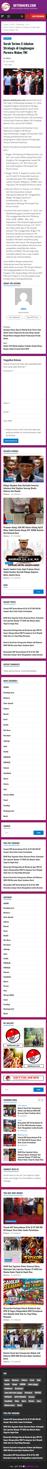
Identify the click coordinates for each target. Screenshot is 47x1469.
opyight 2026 (16, 1466)
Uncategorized (8, 810)
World (5, 816)
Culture (6, 708)
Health (5, 724)
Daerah (6, 714)
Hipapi (14, 1384)
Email (6, 412)
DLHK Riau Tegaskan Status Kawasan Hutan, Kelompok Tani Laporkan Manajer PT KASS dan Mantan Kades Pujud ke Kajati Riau (23, 620)
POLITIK (38, 1392)
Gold (38, 1380)
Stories (6, 784)
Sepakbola (7, 773)
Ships (17, 1401)
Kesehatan (19, 1388)
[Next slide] (42, 1100)
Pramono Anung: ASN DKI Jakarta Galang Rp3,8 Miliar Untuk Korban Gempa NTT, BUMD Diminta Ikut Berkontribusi (23, 530)
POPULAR (6, 757)
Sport (24, 1401)
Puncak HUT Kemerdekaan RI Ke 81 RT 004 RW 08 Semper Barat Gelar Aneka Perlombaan (21, 610)
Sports (5, 778)
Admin (8, 58)
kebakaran (8, 1388)
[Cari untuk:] (18, 833)
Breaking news (8, 692)
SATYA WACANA (20, 1396)
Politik (5, 751)
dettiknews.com (24, 5)
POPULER (6, 762)
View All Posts (32, 317)
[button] (2, 16)
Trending (6, 805)
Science (6, 767)
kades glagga (33, 1384)
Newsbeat (7, 735)
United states (10, 1405)
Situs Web (7, 421)
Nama (6, 403)
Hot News (7, 38)
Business (6, 697)
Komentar (8, 371)
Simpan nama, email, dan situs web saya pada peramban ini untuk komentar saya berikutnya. (23, 432)
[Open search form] (22, 16)
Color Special (8, 703)
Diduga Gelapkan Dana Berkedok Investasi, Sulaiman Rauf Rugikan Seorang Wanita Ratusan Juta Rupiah (21, 488)
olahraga (6, 741)
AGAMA (6, 687)
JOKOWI (22, 1384)
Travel (5, 800)
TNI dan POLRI (8, 794)
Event (5, 719)
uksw (39, 1401)
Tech (5, 789)
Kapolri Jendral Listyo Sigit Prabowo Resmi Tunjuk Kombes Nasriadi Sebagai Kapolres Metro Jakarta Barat (21, 572)
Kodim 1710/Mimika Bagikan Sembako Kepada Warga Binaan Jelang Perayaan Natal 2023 (22, 346)
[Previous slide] (39, 1100)
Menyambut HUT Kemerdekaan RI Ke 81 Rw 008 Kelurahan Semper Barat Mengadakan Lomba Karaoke (23, 653)
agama (7, 1380)
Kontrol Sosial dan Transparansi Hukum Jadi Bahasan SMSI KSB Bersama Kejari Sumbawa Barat (22, 644)
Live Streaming (38, 16)
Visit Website (14, 317)
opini (5, 746)
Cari (5, 585)
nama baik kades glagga (13, 1392)
